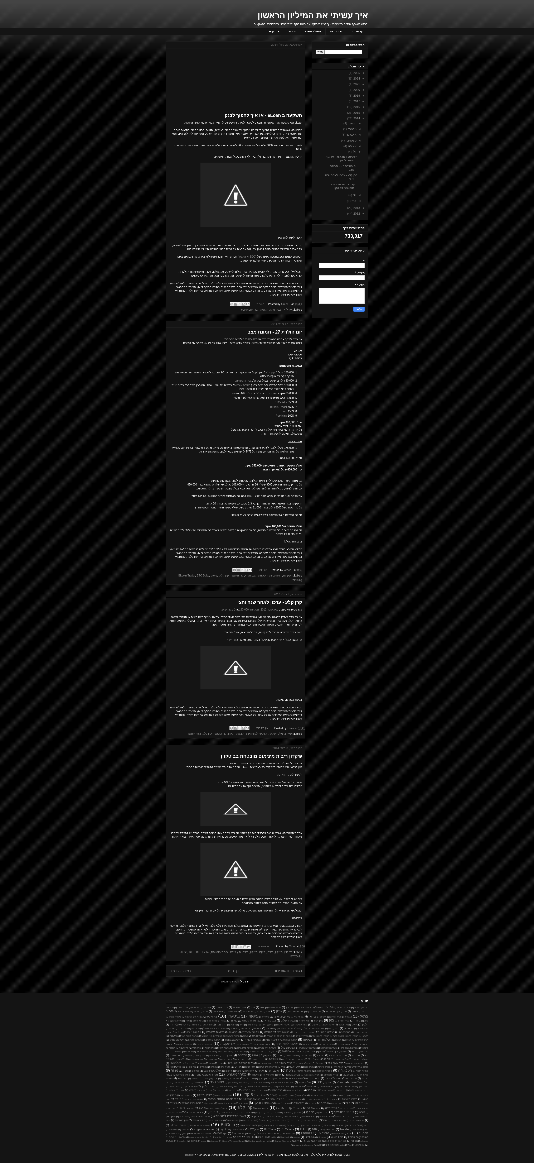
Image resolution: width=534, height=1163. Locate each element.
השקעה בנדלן (177, 1039)
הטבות (172, 1028)
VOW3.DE (359, 1145)
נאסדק (329, 1082)
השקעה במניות (195, 1040)
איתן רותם (218, 1011)
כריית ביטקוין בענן (265, 1063)
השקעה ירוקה (308, 1044)
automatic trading (250, 1125)
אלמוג (196, 1011)
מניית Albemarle (312, 1075)
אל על (205, 1011)
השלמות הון (324, 1039)
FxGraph (222, 1133)
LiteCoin (310, 1137)
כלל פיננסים (180, 1059)
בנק (331, 1020)
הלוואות (233, 1032)
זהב (275, 1051)
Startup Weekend (283, 1141)
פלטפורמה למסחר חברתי (223, 1099)
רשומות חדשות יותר (288, 971)
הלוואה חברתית (259, 309)
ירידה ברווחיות (258, 1059)
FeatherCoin (289, 1133)
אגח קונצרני (222, 1007)
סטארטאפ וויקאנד (282, 1086)
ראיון (201, 1108)
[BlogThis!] (244, 304)
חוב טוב (355, 1055)
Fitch (250, 1133)
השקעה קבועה (242, 1044)
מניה (185, 1070)
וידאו (321, 1051)
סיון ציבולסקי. (190, 1086)
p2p (239, 1137)
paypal (229, 1137)
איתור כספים (232, 1011)
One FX (262, 1137)
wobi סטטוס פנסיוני (334, 1145)
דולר (242, 1025)
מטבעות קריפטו (304, 1071)
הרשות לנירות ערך (189, 1036)
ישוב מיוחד (212, 1059)
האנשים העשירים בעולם (314, 1028)
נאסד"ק (340, 1082)
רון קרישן (259, 1112)
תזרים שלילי (264, 1120)
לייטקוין (174, 1062)
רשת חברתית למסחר (230, 1116)
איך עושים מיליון (295, 1011)
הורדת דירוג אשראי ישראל (215, 1028)
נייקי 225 (243, 1082)
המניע (292, 31)
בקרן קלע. (227, 609)
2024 (356, 78)
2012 (356, 213)
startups (214, 1141)
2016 (356, 107)
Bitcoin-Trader (278, 406)
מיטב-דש (274, 1070)
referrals (364, 1141)
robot (354, 1140)
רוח (268, 1112)
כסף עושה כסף (335, 1063)
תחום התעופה (248, 1120)
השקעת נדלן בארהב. (266, 1048)
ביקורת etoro (175, 1017)
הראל (245, 1036)
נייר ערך (231, 1082)
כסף (168, 1059)
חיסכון (269, 1055)
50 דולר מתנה (325, 1007)
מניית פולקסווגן (331, 1075)
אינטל (259, 1011)
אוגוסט (351, 146)
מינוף (238, 1071)
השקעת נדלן (288, 1047)
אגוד (262, 1007)
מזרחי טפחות (241, 385)
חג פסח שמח (224, 1051)
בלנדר (357, 1020)
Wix (349, 1145)
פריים (323, 1103)
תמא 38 (327, 1125)
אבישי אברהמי (274, 1007)
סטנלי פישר (224, 1086)
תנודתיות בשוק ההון (310, 1125)
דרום (337, 1028)
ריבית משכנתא (325, 1116)
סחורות (312, 1086)
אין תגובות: (261, 728)
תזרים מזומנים (279, 1120)
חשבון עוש (200, 1055)
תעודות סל (292, 1125)
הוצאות (233, 1028)
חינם (279, 1055)
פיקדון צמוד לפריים (314, 1099)
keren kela (194, 733)
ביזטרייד (265, 1017)
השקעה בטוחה (253, 1039)
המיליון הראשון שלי (320, 1036)
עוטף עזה (201, 1090)
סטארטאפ (299, 1086)
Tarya (194, 1140)
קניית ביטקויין (362, 1108)
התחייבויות (275, 575)
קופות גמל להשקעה (226, 1103)
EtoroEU (307, 1133)
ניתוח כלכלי (199, 1082)
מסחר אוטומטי (236, 1074)
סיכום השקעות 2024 (358, 1090)
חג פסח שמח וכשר (205, 1051)
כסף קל (319, 1063)
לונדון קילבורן (188, 1063)
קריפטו (317, 1108)
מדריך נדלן (225, 1067)
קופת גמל (209, 1103)
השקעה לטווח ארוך (256, 733)
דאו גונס (262, 1025)
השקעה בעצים (361, 1044)
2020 (356, 89)
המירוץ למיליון (302, 1036)
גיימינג (355, 1025)
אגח (253, 1007)
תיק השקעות (181, 1120)
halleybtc (173, 1133)
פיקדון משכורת (349, 1099)
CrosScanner (238, 1129)
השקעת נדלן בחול (245, 1048)
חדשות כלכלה (175, 1051)
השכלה (348, 1040)
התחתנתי (196, 1048)
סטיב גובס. (239, 1086)
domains (173, 1129)
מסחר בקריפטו (183, 1075)
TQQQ (169, 1140)
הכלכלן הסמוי (327, 1032)
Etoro (284, 411)
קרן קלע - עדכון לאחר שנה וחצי (269, 602)
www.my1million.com (303, 1145)
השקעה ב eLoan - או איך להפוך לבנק (263, 115)
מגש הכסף (295, 1066)
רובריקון (310, 1112)
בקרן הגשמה (243, 380)
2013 (356, 208)
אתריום (323, 1017)
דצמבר (351, 123)
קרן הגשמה (236, 575)
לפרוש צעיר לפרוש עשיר (357, 1067)
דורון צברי (222, 1024)
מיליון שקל (249, 1071)
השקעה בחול (272, 1039)
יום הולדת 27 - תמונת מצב (275, 332)
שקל (324, 1120)
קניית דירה (331, 1108)
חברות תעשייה (256, 1051)
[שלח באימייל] (248, 304)
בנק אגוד (318, 1020)
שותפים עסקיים (357, 1120)
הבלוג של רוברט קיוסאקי (288, 1028)
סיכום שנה (340, 1090)
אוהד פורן (207, 1007)
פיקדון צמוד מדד (293, 1099)
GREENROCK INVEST (201, 1133)
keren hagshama (358, 1137)
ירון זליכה (273, 1059)
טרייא (327, 1059)
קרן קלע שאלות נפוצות (217, 1108)
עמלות (172, 1090)
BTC (191, 952)
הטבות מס (344, 1032)
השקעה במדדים (212, 1040)
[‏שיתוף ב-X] (240, 304)
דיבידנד (195, 1025)
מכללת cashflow (213, 1070)
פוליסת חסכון (317, 1095)
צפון (278, 1103)
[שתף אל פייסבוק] (236, 304)
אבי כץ (289, 1007)
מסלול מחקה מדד (275, 1078)
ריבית (214, 1112)
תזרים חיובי (295, 1120)
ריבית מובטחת (219, 952)
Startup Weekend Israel (233, 1141)
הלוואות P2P (194, 1032)
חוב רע (320, 1055)
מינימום (229, 1071)
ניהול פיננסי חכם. (259, 1082)
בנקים (234, 1020)
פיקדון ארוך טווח (224, 1095)
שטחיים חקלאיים (338, 1120)
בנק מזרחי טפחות (251, 1020)
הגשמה (258, 1028)
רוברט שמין (323, 1112)
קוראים (173, 1103)
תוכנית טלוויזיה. (311, 1120)
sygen (204, 1141)
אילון (272, 309)
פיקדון (270, 952)
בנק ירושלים (288, 1020)
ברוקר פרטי (212, 1021)
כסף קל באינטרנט (304, 1063)
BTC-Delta (281, 402)
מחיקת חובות (362, 1071)
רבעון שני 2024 (187, 1108)
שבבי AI (183, 1116)
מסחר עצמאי (313, 1078)
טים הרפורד (176, 1055)
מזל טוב (192, 1067)
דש (329, 1028)
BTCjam (254, 1129)
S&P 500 (342, 1141)
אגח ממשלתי (239, 1007)
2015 (356, 112)
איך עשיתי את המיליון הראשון (313, 15)
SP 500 (317, 1141)
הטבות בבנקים (361, 1032)
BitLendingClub (360, 1129)
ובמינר (354, 1051)
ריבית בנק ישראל (194, 1112)
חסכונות (263, 575)
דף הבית (357, 31)
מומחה (213, 1067)
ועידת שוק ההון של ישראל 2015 (298, 1051)
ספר (309, 1090)
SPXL (307, 1140)
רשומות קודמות (180, 971)
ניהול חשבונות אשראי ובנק (282, 1082)
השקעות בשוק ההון (349, 1048)
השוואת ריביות (361, 1040)
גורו (187, 1021)
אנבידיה (348, 1017)
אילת (268, 1011)
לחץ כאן (281, 774)
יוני (354, 195)
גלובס (315, 1024)
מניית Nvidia (293, 1074)
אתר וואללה (335, 1017)
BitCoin (183, 952)
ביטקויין (288, 952)
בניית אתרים (344, 1021)
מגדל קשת (309, 1067)
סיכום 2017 (174, 1086)
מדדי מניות (250, 1067)
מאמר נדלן (338, 1067)
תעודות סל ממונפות (273, 1125)
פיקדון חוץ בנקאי (238, 952)
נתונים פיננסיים (327, 1086)
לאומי (211, 1063)
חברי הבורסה (240, 1051)
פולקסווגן (302, 1095)
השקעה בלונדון (232, 1039)
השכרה (338, 1040)
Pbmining (281, 415)
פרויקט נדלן (335, 1103)
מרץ (353, 200)
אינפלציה (248, 1011)
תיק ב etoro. (198, 1120)
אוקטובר (350, 134)
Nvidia (274, 1137)
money (296, 1137)
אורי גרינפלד (182, 1007)
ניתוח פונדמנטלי (182, 1082)
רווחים (277, 1112)
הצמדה (270, 1036)
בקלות (224, 1021)
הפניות (289, 1036)
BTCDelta (296, 956)
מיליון (261, 1070)
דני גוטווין (349, 1028)
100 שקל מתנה (361, 1007)
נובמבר (351, 129)
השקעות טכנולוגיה (328, 1048)
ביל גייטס (212, 1016)
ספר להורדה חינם (294, 1090)
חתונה (189, 1055)
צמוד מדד (299, 1103)
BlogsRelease (328, 1129)
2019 (356, 95)
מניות (174, 1070)
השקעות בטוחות (184, 1044)
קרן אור (299, 1108)
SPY (297, 1141)
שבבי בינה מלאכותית (200, 1116)
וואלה (344, 1051)
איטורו (355, 1011)
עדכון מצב (233, 1090)
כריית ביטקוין (285, 1063)
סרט (254, 1090)
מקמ (224, 1078)
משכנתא (182, 1078)
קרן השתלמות (262, 1108)
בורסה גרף (299, 1017)
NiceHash (285, 1137)
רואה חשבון (171, 1108)
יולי (354, 151)
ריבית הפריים (362, 1116)
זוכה (268, 1051)
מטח (289, 1070)
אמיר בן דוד (184, 1011)
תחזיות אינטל (232, 1120)
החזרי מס (183, 1028)
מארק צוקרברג (323, 1067)
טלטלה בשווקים (341, 1059)
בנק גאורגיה (304, 1021)
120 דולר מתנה (344, 1007)
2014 (356, 118)
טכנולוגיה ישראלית (360, 1059)
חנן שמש (257, 1055)
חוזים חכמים (306, 1055)
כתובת (221, 1063)
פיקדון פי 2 (332, 1099)
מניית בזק (348, 1074)
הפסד (279, 1036)
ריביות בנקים (246, 1112)
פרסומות (312, 1103)
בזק (288, 1016)
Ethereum (338, 1133)
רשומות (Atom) (230, 981)
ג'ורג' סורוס (198, 1021)
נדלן (319, 1082)
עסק (349, 1095)
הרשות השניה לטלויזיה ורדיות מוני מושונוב (220, 1036)
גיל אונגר (343, 1024)
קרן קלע (224, 575)
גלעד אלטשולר (300, 1025)
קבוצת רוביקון (236, 733)
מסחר (255, 1074)
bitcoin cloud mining (200, 1125)
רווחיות (286, 1112)
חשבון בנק (228, 1055)
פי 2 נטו (261, 1095)
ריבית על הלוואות (291, 1116)
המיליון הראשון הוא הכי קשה (345, 1036)
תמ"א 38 (340, 1125)
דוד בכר (251, 1025)
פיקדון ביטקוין (257, 952)
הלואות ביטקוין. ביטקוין (304, 1032)
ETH (349, 1133)
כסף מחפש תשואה (355, 1063)
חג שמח (189, 1051)
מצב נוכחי (336, 31)
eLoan (244, 309)
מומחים (203, 1067)
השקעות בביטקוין (204, 1044)
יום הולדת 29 (314, 1059)
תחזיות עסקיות (216, 1120)
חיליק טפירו (291, 1055)
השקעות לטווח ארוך (308, 1048)
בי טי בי (278, 1016)
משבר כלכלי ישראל (199, 1078)
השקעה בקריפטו (326, 1044)
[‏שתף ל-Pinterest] (232, 304)
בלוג (366, 1021)
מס (279, 1075)
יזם (283, 1059)
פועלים (291, 1095)
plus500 (182, 1137)
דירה (172, 1024)
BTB (314, 1129)
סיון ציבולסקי (208, 1086)
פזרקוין (281, 1095)
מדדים (238, 1066)
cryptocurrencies (204, 1129)
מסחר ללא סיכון (333, 1078)
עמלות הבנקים (361, 1095)
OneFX (250, 1137)
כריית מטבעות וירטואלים (241, 1063)
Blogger (189, 1154)
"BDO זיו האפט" (247, 256)
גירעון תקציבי (328, 1025)
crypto (223, 1129)
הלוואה (268, 1032)
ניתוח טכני (217, 1082)
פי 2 (272, 1095)
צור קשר (273, 31)
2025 (356, 73)
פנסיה (178, 1099)
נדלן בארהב (304, 1082)
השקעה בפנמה (344, 1044)
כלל (259, 393)
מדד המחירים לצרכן (268, 1067)
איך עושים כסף (314, 1011)
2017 (356, 101)
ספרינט (263, 1090)
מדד (283, 1067)
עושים (181, 1090)
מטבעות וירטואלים (323, 1071)
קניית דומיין (346, 1108)
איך (345, 1011)
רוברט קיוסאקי (344, 1112)
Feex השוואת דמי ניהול (268, 1133)
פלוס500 (247, 1099)
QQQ (171, 1137)
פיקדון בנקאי (186, 1095)
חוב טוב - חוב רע (338, 1055)
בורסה (312, 1016)
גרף (271, 1025)
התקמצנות (183, 1048)
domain (185, 1129)
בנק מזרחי (270, 1020)
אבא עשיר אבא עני (305, 1007)
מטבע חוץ (345, 1070)
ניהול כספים (313, 31)
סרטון (245, 1090)
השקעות (287, 575)
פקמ (347, 1103)
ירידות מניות (226, 1059)
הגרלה (269, 1028)
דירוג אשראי (363, 1028)
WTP (319, 1145)
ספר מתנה (276, 1090)
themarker (181, 1141)
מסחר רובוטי (295, 1078)
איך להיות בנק (284, 309)
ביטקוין (279, 952)
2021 (356, 84)
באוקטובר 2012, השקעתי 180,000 (258, 609)
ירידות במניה (242, 1059)
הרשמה (174, 1035)
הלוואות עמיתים (215, 1032)
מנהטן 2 (195, 1071)
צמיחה (287, 1103)
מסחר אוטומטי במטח (206, 1074)
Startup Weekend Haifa (259, 1141)
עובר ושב (220, 1090)
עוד (210, 1090)
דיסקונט (183, 1024)
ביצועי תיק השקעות (194, 1017)
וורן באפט (333, 1051)
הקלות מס (257, 1035)
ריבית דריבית (175, 1112)
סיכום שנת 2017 (324, 1090)
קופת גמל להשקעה (191, 1103)
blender (344, 1129)
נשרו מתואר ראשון (346, 1086)
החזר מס (195, 1028)
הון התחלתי (246, 1028)
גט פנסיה (177, 1021)
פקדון (357, 1103)
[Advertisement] (235, 81)
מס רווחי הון (268, 1075)
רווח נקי (297, 1112)
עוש (191, 1090)
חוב (366, 1055)
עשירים (339, 1095)
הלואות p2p (283, 1032)
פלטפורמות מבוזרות (194, 1099)
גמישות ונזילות (283, 1025)
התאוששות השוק (225, 1048)
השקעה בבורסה (290, 1040)
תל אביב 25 (353, 1125)
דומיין (233, 1025)
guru (184, 1133)
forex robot (238, 1133)
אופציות (195, 1007)
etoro (214, 575)
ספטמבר (350, 140)
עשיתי (329, 1095)
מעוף (261, 1078)
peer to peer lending (199, 1137)
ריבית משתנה (309, 1116)
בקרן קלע (270, 372)
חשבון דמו (214, 1055)
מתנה (352, 1082)
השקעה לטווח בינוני (262, 1044)
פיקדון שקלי (276, 1099)
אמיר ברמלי (285, 733)
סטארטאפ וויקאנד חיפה (259, 1086)
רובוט (362, 1112)
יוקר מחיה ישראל (296, 1059)
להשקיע (201, 1063)
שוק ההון (170, 1116)
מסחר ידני (351, 1078)
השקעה (273, 733)
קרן (308, 1108)
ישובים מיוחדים (196, 1059)
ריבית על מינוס (273, 1116)
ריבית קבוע (256, 1116)
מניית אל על (362, 1075)
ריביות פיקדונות (229, 1112)
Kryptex (322, 1137)
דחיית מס (207, 1025)
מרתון (215, 1078)
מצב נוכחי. (234, 1078)
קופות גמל (243, 1103)
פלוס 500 (260, 1099)
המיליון (179, 1032)
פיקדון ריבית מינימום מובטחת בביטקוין (261, 756)
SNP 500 (329, 1141)
